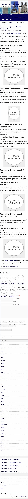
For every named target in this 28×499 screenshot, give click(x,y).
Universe (3, 453)
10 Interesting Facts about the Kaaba (9, 468)
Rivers (2, 439)
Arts (1, 346)
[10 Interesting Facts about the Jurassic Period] (4, 281)
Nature (7, 17)
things (2, 450)
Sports (2, 445)
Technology (3, 447)
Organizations (4, 424)
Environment (22, 17)
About (2, 477)
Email (18, 298)
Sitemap (2, 488)
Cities (2, 19)
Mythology (3, 418)
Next (26, 270)
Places (2, 14)
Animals (12, 14)
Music (2, 415)
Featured (3, 389)
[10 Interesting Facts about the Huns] (12, 293)
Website (14, 301)
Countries (22, 14)
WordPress (9, 493)
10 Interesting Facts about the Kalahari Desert (11, 462)
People (7, 14)
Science (16, 17)
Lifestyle (2, 412)
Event (6, 19)
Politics (2, 433)
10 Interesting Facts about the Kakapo (9, 465)
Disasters (3, 366)
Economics (3, 372)
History (16, 14)
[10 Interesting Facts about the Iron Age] (12, 281)
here (24, 94)
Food (11, 17)
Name (18, 295)
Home (8, 22)
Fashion (2, 386)
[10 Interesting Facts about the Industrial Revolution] (4, 293)
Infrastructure (4, 410)
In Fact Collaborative (10, 4)
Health (10, 19)
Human (2, 17)
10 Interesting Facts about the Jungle (9, 471)
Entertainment (4, 378)
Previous (2, 270)
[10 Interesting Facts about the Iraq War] (20, 281)
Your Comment (16, 304)
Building (2, 354)
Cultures (2, 363)
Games (2, 395)
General (2, 398)
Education (3, 375)
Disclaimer (3, 482)
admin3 (5, 30)
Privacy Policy (4, 485)
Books (2, 351)
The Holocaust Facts (14, 266)
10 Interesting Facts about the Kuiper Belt (10, 459)
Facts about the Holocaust (6, 266)
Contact (2, 479)
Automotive (3, 348)
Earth (2, 369)
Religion (2, 436)
